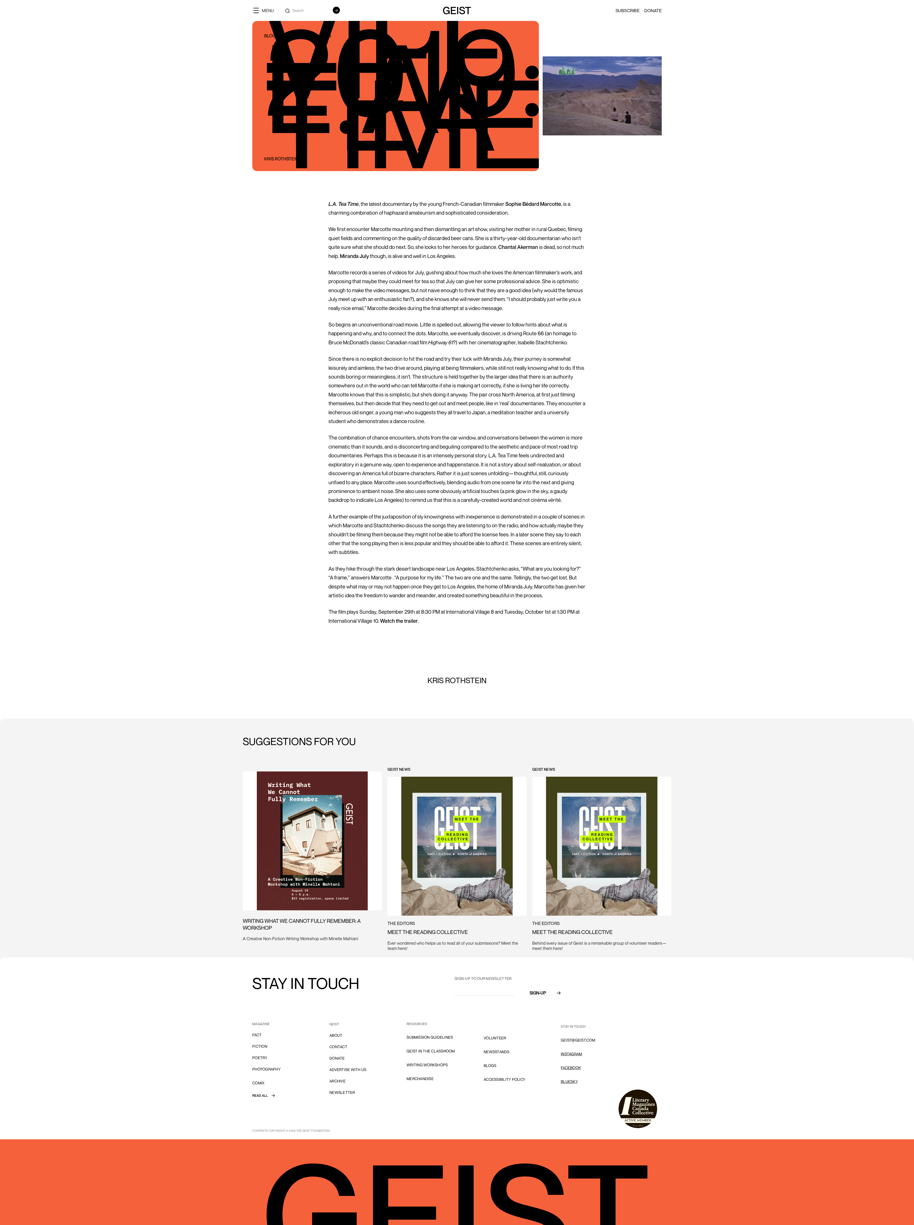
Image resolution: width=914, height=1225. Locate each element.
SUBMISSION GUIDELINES (430, 1037)
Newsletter (342, 1092)
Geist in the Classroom (431, 1051)
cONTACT (338, 1046)
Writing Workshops (427, 1064)
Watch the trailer (399, 621)
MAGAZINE (261, 1024)
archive (337, 1081)
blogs (490, 1065)
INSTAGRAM (571, 1054)
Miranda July (354, 256)
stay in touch (573, 1026)
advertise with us (347, 1069)
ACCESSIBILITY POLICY (504, 1079)
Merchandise (420, 1078)
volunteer (495, 1038)
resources (417, 1024)
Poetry (260, 1057)
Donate (653, 10)
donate (337, 1058)
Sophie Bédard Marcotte (532, 204)
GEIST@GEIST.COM (578, 1040)
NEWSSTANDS (497, 1051)
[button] (265, 10)
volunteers (496, 1024)
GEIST (334, 1024)
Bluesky (569, 1081)
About (335, 1035)
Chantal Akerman (518, 247)
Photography (266, 1069)
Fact (257, 1034)
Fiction (259, 1046)
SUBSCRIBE (628, 10)
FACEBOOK (571, 1067)
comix (258, 1083)
